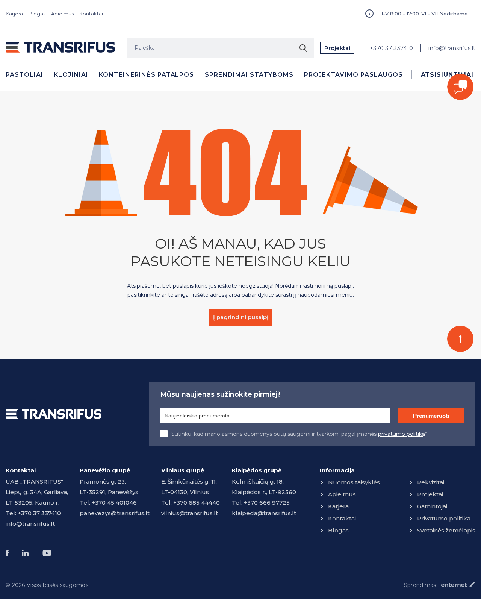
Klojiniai (71, 74)
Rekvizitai (430, 482)
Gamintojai (432, 506)
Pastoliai (24, 74)
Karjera (14, 14)
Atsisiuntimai (447, 74)
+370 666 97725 (267, 502)
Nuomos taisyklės (354, 482)
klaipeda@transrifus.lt (264, 513)
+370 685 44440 (196, 502)
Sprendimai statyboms (249, 74)
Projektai (337, 48)
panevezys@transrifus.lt (115, 513)
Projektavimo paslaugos (353, 74)
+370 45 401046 (114, 502)
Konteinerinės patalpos (146, 74)
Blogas (37, 14)
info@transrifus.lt (451, 48)
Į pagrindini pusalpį (240, 317)
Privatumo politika (443, 518)
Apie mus (62, 14)
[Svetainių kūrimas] (458, 584)
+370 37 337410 (391, 48)
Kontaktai (91, 14)
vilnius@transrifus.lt (189, 513)
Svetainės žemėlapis (446, 530)
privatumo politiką (401, 434)
